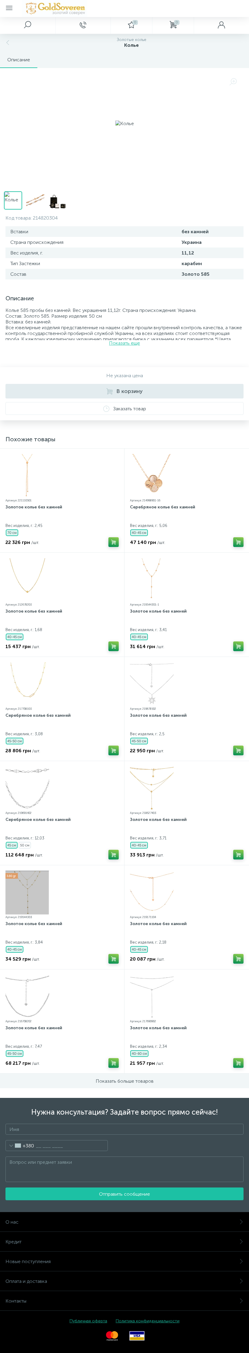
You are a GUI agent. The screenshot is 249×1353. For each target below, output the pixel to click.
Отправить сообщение (124, 1194)
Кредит (13, 1242)
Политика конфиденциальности (147, 1321)
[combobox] (20, 1145)
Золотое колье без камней (33, 507)
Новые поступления (28, 1261)
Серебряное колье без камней (162, 507)
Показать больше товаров (125, 1081)
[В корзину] (113, 542)
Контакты (15, 1301)
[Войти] (221, 25)
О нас (12, 1222)
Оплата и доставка (26, 1281)
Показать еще (124, 343)
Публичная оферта (88, 1321)
